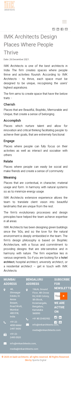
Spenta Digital (39, 360)
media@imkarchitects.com (24, 349)
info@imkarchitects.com (23, 343)
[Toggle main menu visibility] (49, 5)
